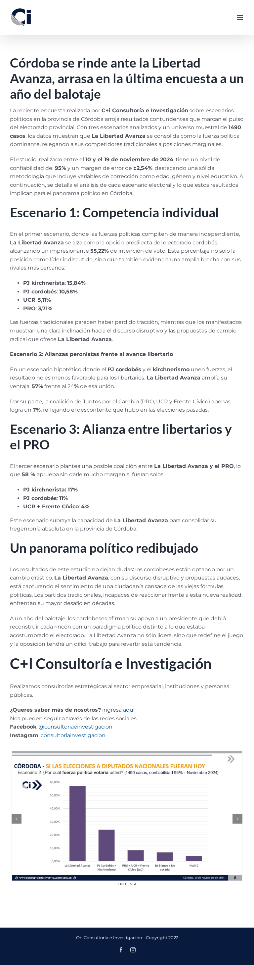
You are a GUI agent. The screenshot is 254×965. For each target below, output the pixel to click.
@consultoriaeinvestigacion (75, 727)
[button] (16, 819)
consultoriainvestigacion (73, 735)
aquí (129, 710)
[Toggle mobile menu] (240, 17)
